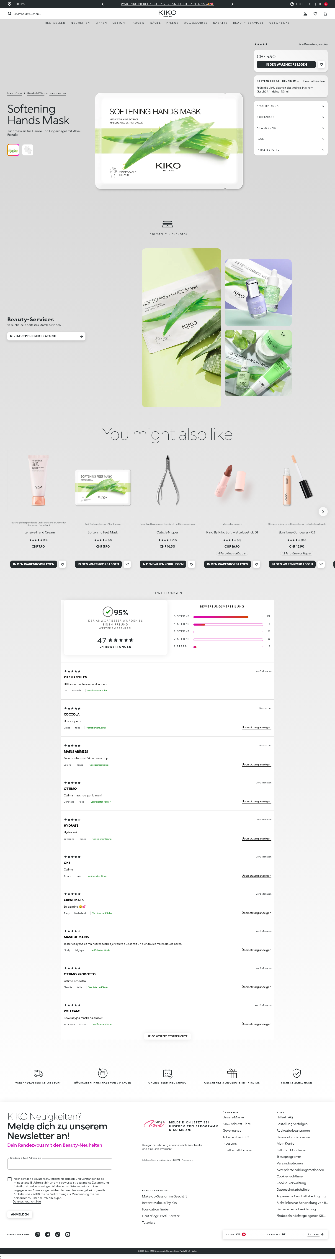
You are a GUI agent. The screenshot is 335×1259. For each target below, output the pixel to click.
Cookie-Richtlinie (290, 1176)
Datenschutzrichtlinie (27, 1201)
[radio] (13, 150)
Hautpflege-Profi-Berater (161, 1216)
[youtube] (67, 1234)
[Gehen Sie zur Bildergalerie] (169, 123)
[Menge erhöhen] (102, 4)
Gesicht (120, 22)
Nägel (155, 22)
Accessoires (196, 22)
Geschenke (279, 22)
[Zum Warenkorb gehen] (325, 13)
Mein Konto (285, 1143)
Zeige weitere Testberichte (168, 1036)
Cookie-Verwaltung (291, 1183)
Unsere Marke (233, 1117)
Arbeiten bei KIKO (236, 1137)
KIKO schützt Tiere (236, 1124)
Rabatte (220, 22)
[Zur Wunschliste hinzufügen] (321, 64)
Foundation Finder (155, 1209)
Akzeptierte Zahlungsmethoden (300, 1170)
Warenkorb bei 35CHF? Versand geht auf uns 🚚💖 (167, 4)
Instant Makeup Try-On (159, 1203)
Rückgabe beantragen (293, 1130)
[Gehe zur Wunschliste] (315, 13)
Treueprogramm (289, 1157)
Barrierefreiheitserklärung (296, 1209)
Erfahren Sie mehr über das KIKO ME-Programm (167, 1160)
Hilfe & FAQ (285, 1117)
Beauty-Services (248, 22)
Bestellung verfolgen (292, 1124)
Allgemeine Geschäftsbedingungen (303, 1196)
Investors (230, 1143)
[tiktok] (57, 1234)
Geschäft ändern (314, 81)
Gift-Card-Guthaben (292, 1150)
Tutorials (148, 1222)
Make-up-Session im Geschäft (164, 1196)
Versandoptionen (290, 1163)
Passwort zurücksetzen (294, 1137)
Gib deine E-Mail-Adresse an (25, 1157)
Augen (138, 22)
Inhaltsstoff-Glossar (238, 1150)
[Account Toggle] (305, 13)
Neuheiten (80, 22)
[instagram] (37, 1234)
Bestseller (55, 22)
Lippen (101, 22)
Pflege (172, 22)
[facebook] (47, 1234)
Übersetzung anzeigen (256, 727)
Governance (232, 1130)
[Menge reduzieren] (232, 4)
